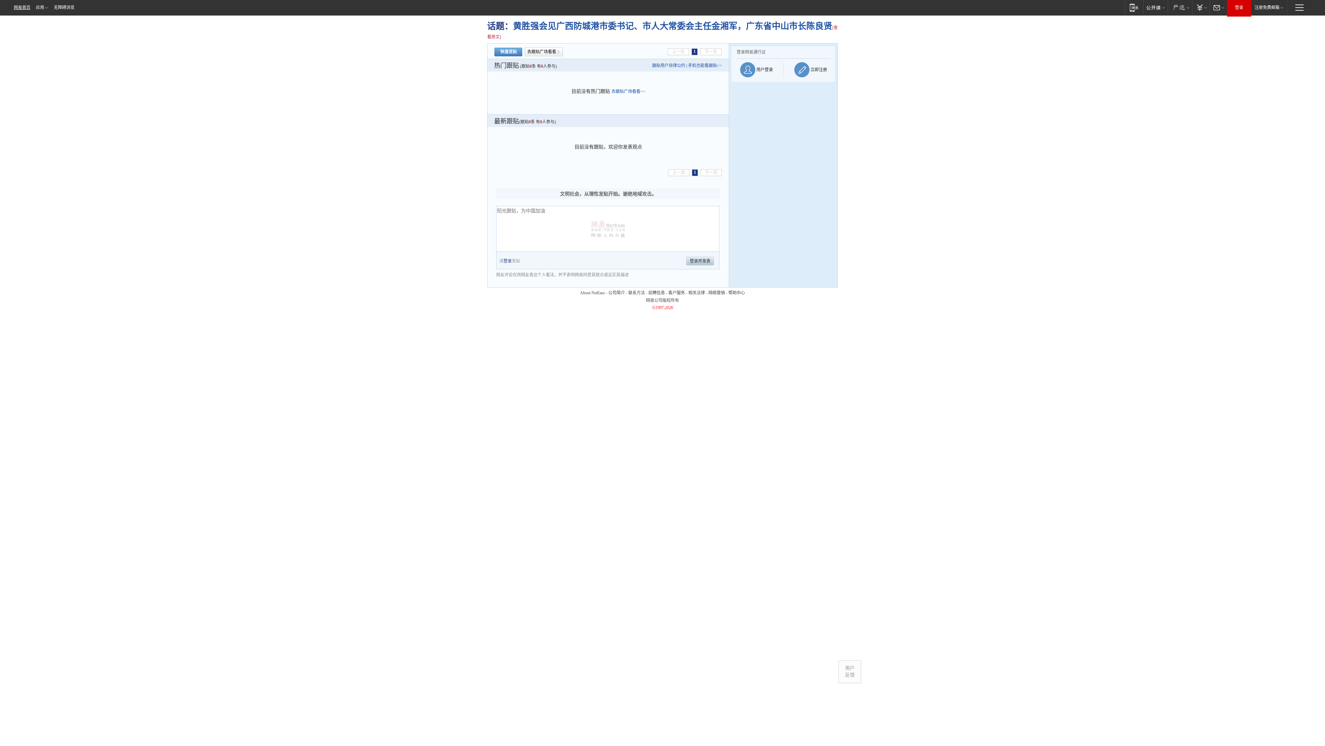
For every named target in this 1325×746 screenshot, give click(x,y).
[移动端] (1134, 7)
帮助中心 (736, 292)
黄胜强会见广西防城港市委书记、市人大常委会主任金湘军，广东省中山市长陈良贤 (672, 26)
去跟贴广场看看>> (628, 91)
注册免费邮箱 (1267, 7)
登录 (1239, 7)
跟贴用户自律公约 (668, 65)
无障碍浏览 (64, 7)
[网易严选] (1180, 7)
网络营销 (716, 292)
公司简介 (616, 292)
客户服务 (676, 292)
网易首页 (22, 7)
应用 (40, 7)
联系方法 (636, 292)
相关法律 (696, 292)
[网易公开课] (1155, 7)
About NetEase (592, 292)
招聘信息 (656, 292)
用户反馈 (850, 672)
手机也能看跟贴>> (705, 65)
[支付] (1201, 7)
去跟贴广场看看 (541, 51)
